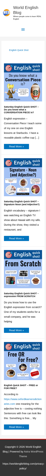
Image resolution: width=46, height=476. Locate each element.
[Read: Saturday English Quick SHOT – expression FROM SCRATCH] (23, 268)
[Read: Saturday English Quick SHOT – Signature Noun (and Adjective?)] (23, 177)
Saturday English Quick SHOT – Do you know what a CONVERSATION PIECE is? (21, 109)
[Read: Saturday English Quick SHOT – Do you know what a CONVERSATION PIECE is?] (23, 82)
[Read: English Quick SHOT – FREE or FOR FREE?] (23, 360)
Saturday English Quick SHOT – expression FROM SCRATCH (21, 295)
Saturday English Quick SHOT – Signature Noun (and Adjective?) (21, 203)
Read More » (19, 147)
